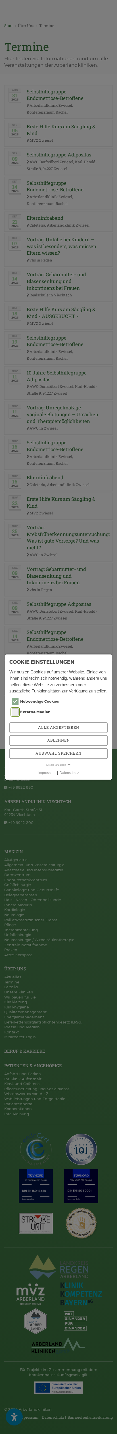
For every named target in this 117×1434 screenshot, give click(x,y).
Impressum (46, 773)
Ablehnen (58, 740)
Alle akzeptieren (58, 727)
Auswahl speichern (58, 753)
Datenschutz (69, 773)
